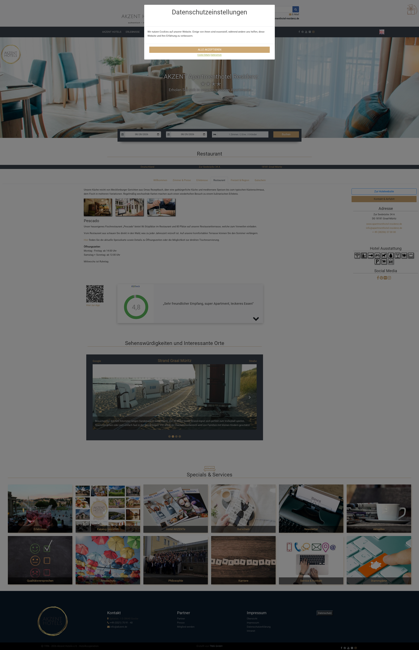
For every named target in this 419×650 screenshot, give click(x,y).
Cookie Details (203, 55)
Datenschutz (216, 55)
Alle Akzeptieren (209, 49)
